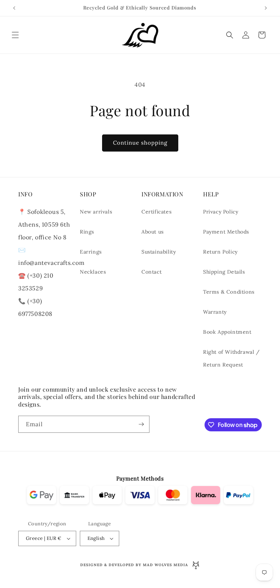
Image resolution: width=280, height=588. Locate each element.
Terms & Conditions (228, 292)
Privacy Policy (220, 211)
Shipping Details (224, 271)
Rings (87, 231)
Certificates (156, 211)
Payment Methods (226, 231)
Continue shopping (140, 142)
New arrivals (96, 211)
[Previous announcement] (14, 8)
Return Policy (220, 251)
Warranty (215, 312)
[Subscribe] (141, 424)
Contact (151, 271)
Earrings (91, 251)
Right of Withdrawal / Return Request (231, 358)
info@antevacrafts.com (51, 262)
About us (152, 231)
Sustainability (158, 251)
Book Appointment (227, 332)
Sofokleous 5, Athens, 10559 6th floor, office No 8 (44, 224)
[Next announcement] (266, 8)
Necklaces (93, 271)
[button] (15, 35)
